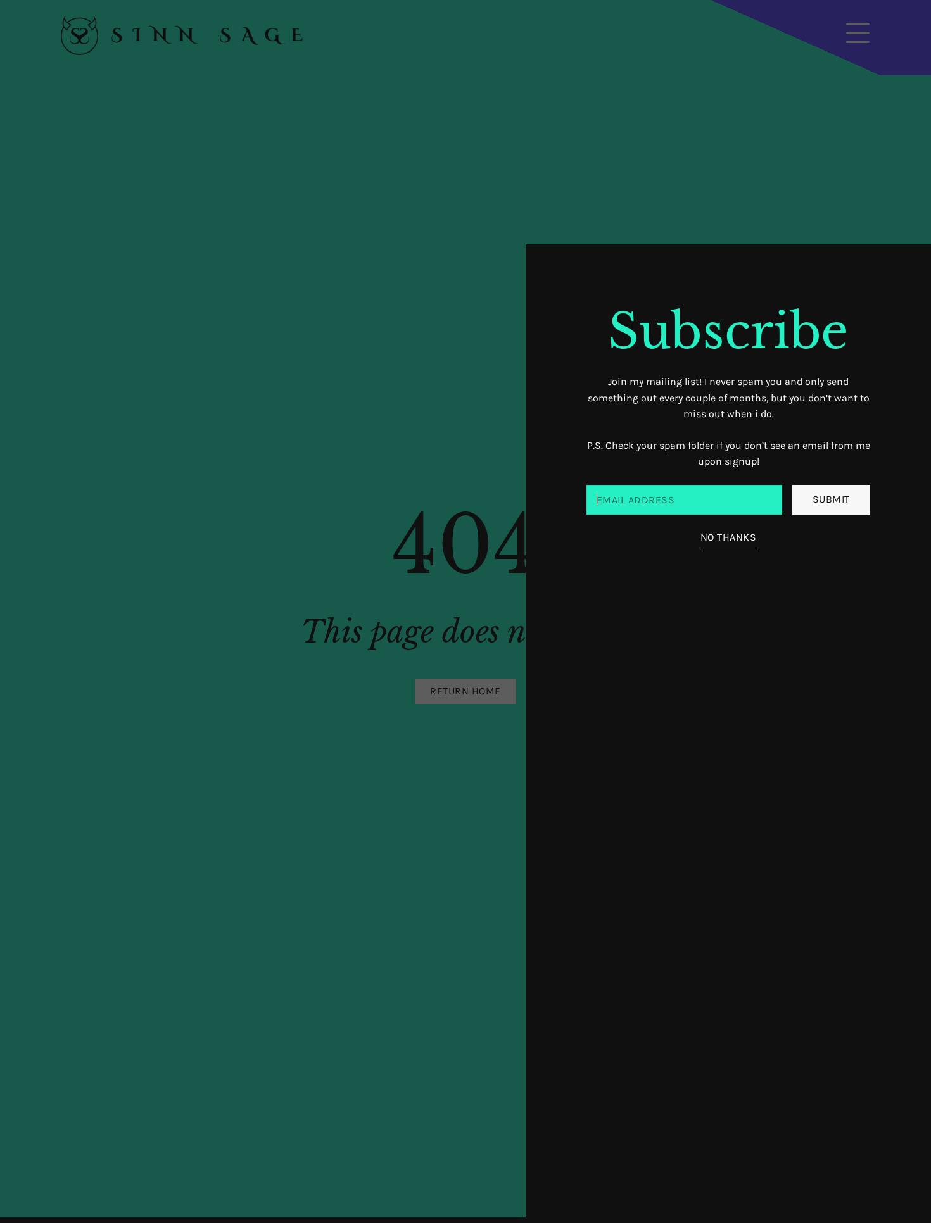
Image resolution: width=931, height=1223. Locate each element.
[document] (465, 611)
